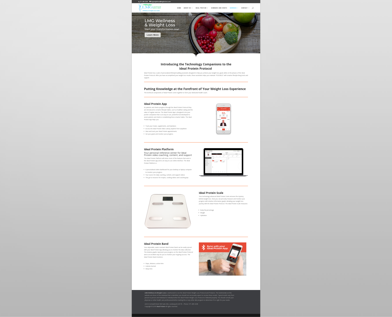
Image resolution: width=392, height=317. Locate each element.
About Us (187, 8)
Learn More (153, 35)
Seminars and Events (219, 8)
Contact (244, 8)
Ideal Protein (201, 8)
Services (233, 8)
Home (179, 8)
